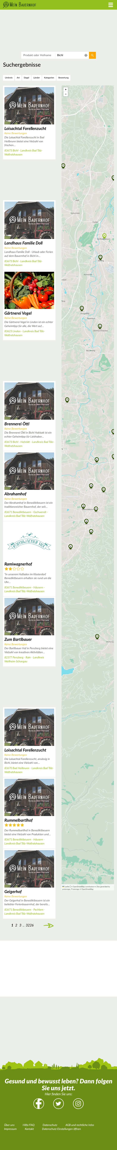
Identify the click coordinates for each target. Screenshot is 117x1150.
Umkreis (8, 78)
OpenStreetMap (87, 889)
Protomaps (75, 889)
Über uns (9, 1125)
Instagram (78, 1104)
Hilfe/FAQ (28, 1125)
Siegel (26, 78)
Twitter (58, 1104)
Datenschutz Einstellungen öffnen (61, 1129)
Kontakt (29, 1129)
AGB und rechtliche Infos (80, 1125)
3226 (30, 925)
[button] (91, 485)
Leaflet (66, 886)
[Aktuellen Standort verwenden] (86, 55)
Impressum (10, 1129)
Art (18, 78)
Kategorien (49, 78)
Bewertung (63, 78)
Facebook (39, 1104)
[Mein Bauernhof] (44, 5)
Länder (36, 78)
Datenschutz (50, 1125)
